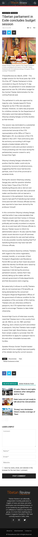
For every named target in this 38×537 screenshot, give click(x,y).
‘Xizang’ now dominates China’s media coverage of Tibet (24, 411)
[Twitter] (9, 32)
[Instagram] (19, 520)
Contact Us (28, 531)
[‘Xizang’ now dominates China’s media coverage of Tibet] (7, 411)
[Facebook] (4, 32)
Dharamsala (14, 13)
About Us (9, 531)
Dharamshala (12, 359)
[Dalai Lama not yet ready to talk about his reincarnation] (7, 401)
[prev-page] (3, 419)
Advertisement (18, 531)
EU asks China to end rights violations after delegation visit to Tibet (25, 391)
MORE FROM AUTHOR (26, 384)
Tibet (20, 359)
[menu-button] (3, 3)
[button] (35, 3)
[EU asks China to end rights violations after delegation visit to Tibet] (7, 391)
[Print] (14, 32)
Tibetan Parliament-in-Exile (11, 361)
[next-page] (6, 419)
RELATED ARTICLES (10, 384)
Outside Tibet (6, 13)
